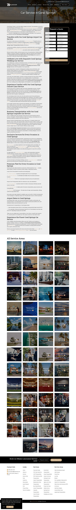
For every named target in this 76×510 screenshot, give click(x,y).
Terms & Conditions (26, 490)
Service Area (25, 476)
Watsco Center (62, 384)
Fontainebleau (30, 292)
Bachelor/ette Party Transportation (37, 483)
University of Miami (46, 429)
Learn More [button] (12, 504)
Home (24, 470)
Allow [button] (10, 506)
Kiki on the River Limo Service (45, 399)
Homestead (14, 323)
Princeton (46, 308)
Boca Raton (30, 338)
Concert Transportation (37, 488)
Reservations (65, 4)
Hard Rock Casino (30, 414)
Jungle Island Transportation (30, 277)
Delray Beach (46, 323)
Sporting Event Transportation (47, 491)
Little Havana (30, 247)
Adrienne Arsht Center (46, 383)
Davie (14, 338)
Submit (56, 60)
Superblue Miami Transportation (30, 308)
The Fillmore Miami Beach (30, 383)
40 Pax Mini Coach (11, 187)
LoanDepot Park (14, 399)
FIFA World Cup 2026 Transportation (37, 477)
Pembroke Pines (14, 353)
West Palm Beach (30, 368)
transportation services (32, 160)
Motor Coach (10, 190)
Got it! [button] (4, 506)
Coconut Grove (61, 368)
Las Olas (62, 247)
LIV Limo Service (14, 414)
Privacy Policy (25, 488)
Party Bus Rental (36, 470)
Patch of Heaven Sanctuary (62, 292)
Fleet (24, 478)
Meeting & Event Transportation (47, 479)
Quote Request (26, 484)
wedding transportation (32, 64)
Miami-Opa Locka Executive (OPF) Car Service (46, 262)
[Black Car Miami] (12, 4)
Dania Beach (62, 308)
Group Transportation (48, 474)
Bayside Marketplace (14, 292)
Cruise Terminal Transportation (36, 495)
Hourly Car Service (47, 476)
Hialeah (14, 368)
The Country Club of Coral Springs (29, 71)
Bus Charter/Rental (37, 486)
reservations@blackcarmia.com (63, 1)
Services (24, 474)
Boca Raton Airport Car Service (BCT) (46, 444)
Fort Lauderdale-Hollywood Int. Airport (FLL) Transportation (30, 262)
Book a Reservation (56, 460)
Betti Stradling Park (22, 147)
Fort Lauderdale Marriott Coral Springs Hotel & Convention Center (25, 48)
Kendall (62, 277)
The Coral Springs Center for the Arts (30, 27)
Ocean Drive (46, 247)
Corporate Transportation (36, 491)
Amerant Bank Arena (14, 277)
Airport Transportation (37, 480)
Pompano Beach (46, 353)
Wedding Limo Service (48, 494)
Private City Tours (47, 486)
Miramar (46, 338)
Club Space (62, 399)
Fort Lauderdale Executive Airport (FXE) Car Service (30, 445)
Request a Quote (44, 460)
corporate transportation (11, 124)
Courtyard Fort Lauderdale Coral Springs (14, 50)
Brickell (14, 262)
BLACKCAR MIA (34, 501)
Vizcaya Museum (14, 308)
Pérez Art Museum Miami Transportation (30, 399)
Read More (13, 249)
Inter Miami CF (14, 384)
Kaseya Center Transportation (14, 429)
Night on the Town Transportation (47, 483)
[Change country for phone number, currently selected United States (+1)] (46, 49)
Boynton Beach (30, 323)
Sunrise (62, 323)
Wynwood (61, 414)
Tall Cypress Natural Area (33, 147)
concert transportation (32, 107)
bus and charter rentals (19, 152)
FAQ (24, 486)
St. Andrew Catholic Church (16, 74)
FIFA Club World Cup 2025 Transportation (37, 473)
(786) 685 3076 (51, 1)
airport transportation (29, 41)
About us (24, 472)
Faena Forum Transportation (30, 429)
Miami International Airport (30, 43)
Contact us (37, 229)
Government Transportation (46, 471)
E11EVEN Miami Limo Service (45, 414)
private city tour (11, 145)
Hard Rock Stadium (62, 262)
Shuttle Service (47, 488)
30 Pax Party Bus (11, 183)
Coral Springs (61, 338)
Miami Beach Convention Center (61, 429)
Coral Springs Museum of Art (15, 30)
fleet (37, 168)
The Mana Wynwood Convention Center (46, 277)
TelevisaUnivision (30, 353)
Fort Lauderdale (62, 353)
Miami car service (11, 225)
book (29, 230)
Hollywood (46, 368)
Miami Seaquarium (46, 292)
